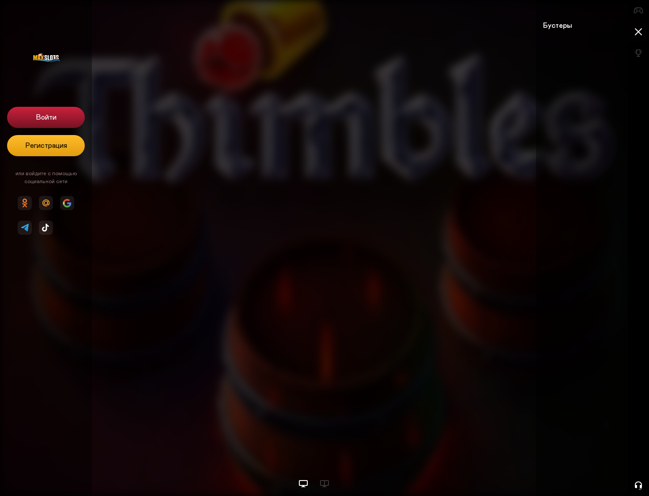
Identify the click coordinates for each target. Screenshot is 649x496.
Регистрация (46, 145)
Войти (46, 117)
